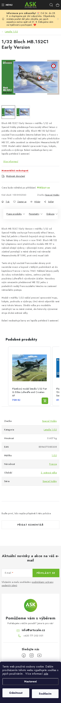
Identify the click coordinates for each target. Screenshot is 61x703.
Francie (53, 464)
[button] (5, 376)
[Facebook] (24, 655)
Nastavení (30, 681)
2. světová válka (49, 472)
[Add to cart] (45, 401)
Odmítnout (15, 693)
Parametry (34, 214)
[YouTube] (39, 655)
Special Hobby (52, 194)
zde (46, 674)
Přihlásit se (43, 187)
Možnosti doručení (15, 176)
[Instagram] (32, 655)
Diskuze (50, 214)
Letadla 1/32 (50, 429)
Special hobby (50, 481)
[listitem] (29, 376)
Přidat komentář (30, 524)
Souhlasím (45, 694)
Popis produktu (14, 214)
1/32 (54, 455)
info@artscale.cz (33, 630)
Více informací (10, 161)
